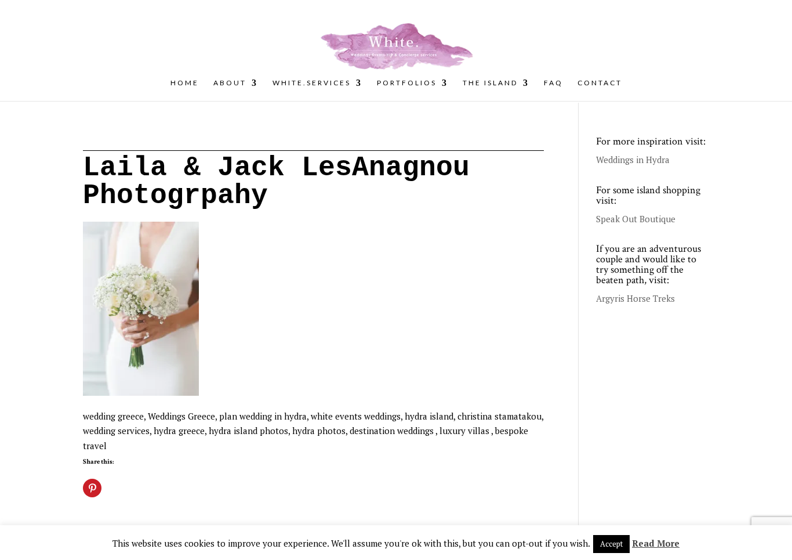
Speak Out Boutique (635, 219)
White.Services (312, 83)
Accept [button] (611, 544)
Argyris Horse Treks (635, 298)
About (229, 83)
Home (184, 83)
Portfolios (407, 83)
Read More (656, 543)
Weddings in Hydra (633, 159)
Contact (599, 83)
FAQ (553, 83)
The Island (490, 83)
